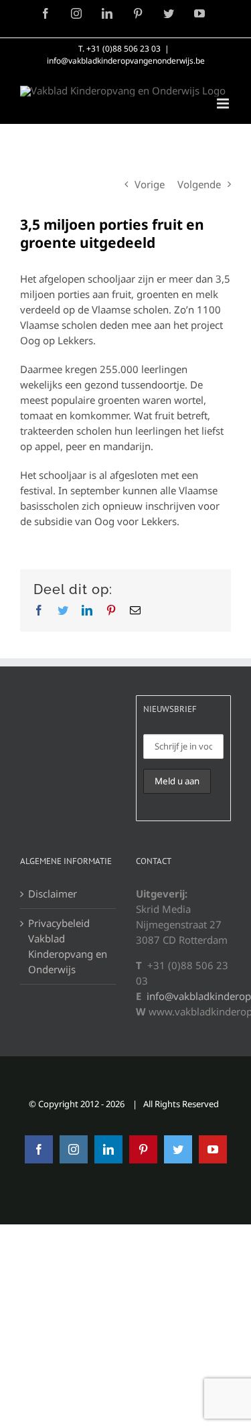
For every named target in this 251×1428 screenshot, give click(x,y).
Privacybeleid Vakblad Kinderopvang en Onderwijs (67, 946)
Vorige (150, 184)
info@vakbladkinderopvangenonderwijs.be (126, 60)
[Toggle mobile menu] (224, 103)
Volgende (199, 184)
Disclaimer (52, 893)
